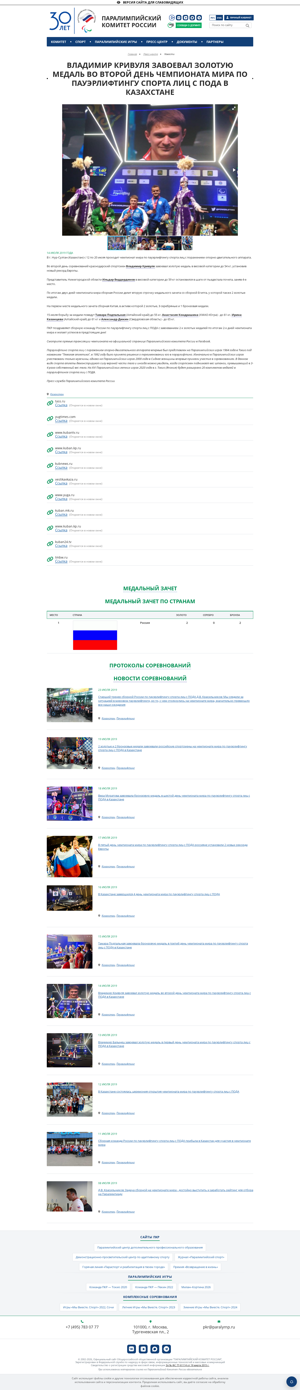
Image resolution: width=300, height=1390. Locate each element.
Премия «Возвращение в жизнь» (195, 1267)
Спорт (80, 42)
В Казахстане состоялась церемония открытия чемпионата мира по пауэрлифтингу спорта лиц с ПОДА (168, 1091)
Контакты (60, 51)
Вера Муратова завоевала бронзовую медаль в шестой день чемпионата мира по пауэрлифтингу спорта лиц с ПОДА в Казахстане (174, 797)
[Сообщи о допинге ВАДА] (170, 25)
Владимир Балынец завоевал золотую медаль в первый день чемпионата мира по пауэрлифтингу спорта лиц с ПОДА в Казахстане (174, 1044)
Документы (187, 42)
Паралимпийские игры (116, 42)
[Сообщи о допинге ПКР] (188, 25)
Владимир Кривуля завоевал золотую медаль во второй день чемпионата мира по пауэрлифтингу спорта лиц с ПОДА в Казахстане (174, 995)
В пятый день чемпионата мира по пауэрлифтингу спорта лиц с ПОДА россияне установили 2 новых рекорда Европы (173, 847)
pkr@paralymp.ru (219, 1327)
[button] (233, 108)
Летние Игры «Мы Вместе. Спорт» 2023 (148, 1307)
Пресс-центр (157, 42)
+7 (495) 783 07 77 (82, 1327)
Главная (132, 54)
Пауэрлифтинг (125, 718)
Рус (213, 17)
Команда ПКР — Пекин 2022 (154, 1287)
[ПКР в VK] (178, 17)
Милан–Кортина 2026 (196, 1287)
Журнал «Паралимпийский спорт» (201, 1257)
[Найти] (247, 25)
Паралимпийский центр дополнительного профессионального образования (150, 1247)
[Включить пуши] (291, 1381)
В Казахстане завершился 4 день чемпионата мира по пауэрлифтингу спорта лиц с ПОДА (159, 894)
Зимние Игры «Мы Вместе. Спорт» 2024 (210, 1307)
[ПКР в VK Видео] (185, 17)
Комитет (58, 42)
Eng (219, 17)
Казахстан (57, 394)
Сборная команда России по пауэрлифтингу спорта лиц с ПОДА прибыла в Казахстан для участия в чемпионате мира (174, 1143)
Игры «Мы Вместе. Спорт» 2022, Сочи (88, 1307)
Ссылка (61, 405)
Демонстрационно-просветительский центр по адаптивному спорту (123, 1257)
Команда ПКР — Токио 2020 (108, 1287)
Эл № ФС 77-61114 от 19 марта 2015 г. (187, 1365)
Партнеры (215, 42)
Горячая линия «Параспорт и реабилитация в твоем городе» (123, 1267)
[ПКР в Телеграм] (199, 17)
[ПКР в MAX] (192, 17)
